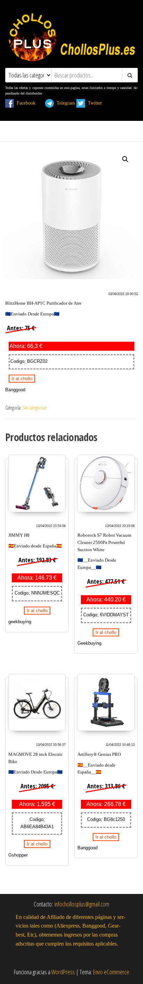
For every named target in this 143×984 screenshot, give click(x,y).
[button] (125, 159)
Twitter (97, 103)
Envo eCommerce (111, 972)
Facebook (29, 103)
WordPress (63, 972)
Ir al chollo (21, 378)
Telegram (64, 103)
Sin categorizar (35, 407)
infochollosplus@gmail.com (81, 904)
